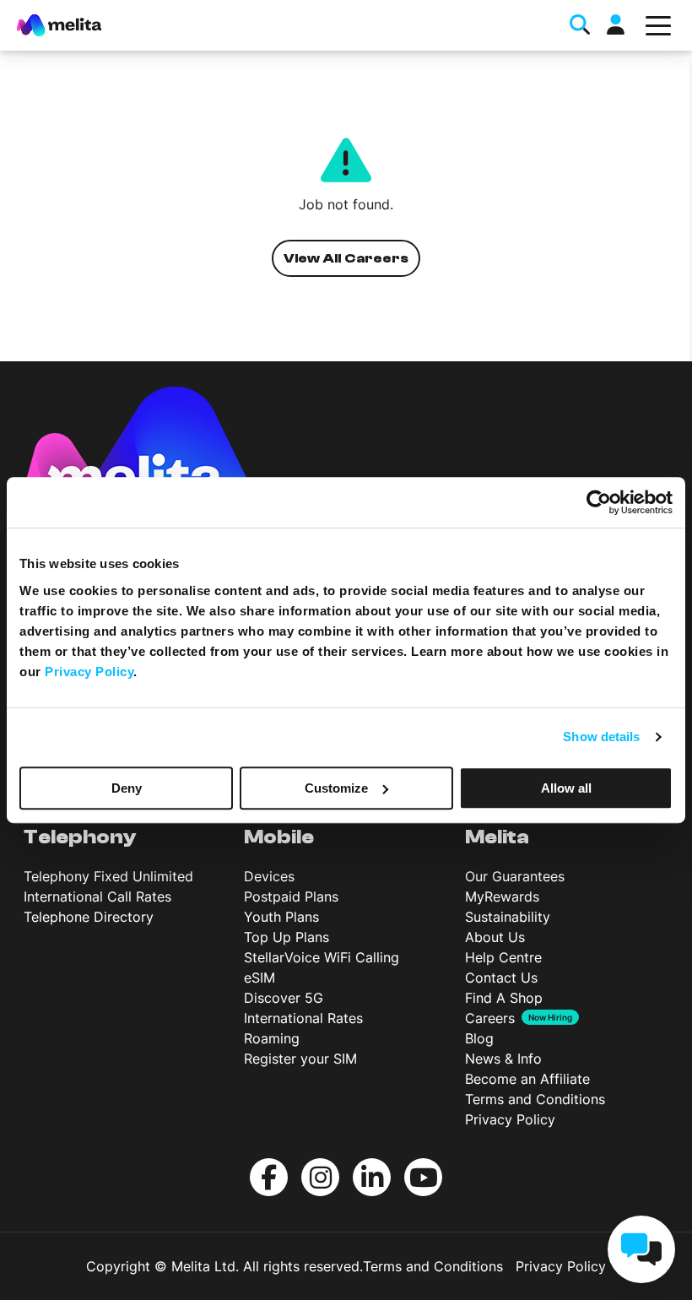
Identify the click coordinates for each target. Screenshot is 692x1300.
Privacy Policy (510, 1119)
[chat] (641, 1249)
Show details (601, 736)
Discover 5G (283, 997)
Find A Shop (504, 997)
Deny (126, 788)
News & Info (503, 1058)
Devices (269, 876)
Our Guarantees (515, 876)
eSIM (259, 977)
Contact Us (501, 977)
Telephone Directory (89, 916)
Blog (479, 1038)
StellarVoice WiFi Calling (321, 957)
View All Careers (346, 258)
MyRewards (502, 896)
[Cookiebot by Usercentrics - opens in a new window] (599, 502)
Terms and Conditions (535, 1099)
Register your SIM (300, 1058)
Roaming (272, 1038)
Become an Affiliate (527, 1078)
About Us (495, 937)
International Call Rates (97, 896)
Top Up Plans (286, 937)
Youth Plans (281, 916)
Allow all (566, 788)
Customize (336, 788)
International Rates (303, 1018)
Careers (490, 1018)
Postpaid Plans (291, 896)
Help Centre (503, 957)
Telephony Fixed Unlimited (108, 876)
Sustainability (507, 916)
